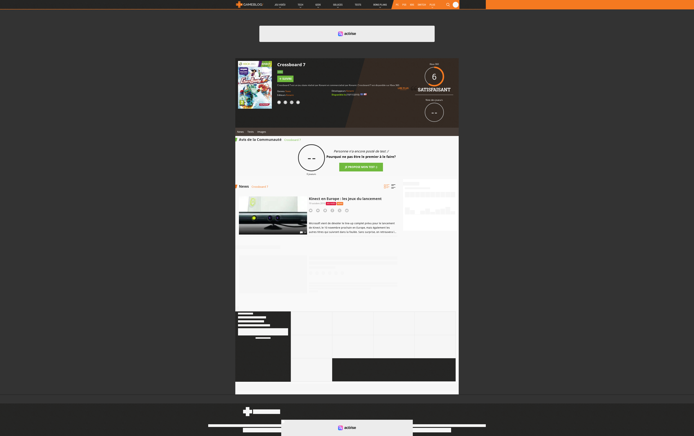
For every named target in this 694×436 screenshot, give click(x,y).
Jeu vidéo (331, 204)
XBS (412, 4)
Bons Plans (380, 4)
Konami (290, 95)
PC (397, 4)
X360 (280, 71)
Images (261, 131)
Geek (318, 4)
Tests (358, 4)
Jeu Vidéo (280, 4)
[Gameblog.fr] (249, 4)
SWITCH (422, 4)
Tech (300, 4)
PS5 (404, 4)
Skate (288, 91)
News (240, 131)
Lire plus (403, 88)
